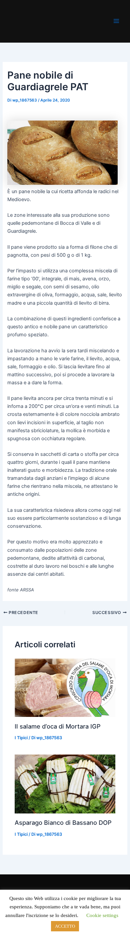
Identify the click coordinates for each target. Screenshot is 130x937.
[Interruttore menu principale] (116, 21)
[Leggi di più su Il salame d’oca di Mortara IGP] (65, 687)
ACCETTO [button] (65, 926)
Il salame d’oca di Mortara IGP (58, 726)
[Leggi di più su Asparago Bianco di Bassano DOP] (65, 784)
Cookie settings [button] (102, 915)
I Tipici (21, 737)
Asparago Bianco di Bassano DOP (63, 822)
